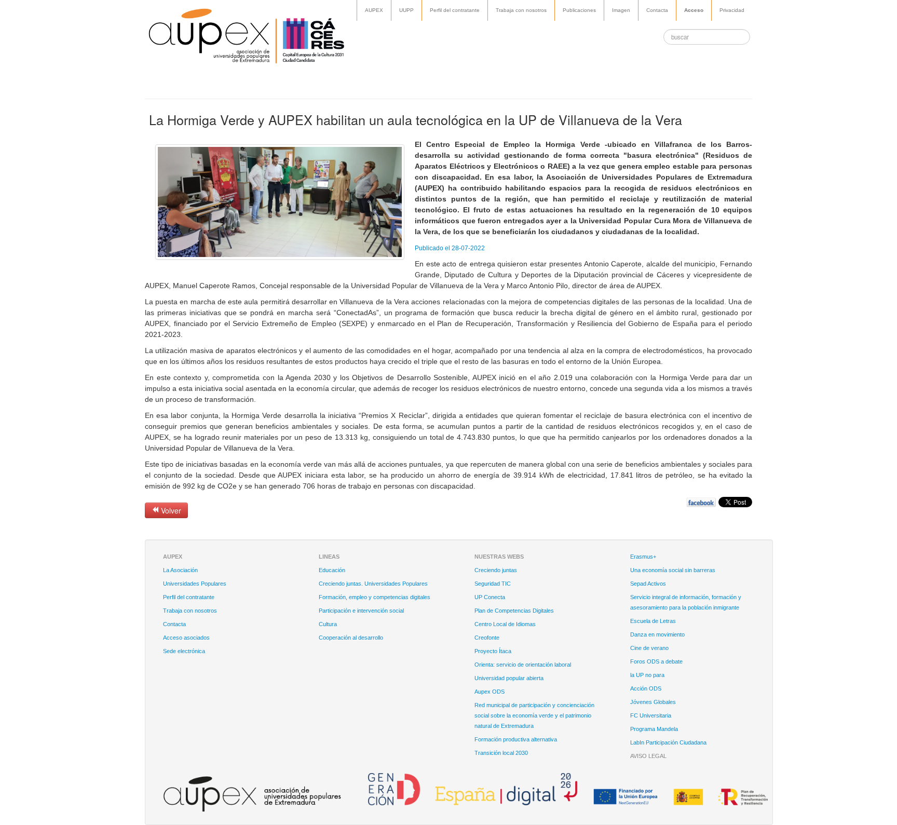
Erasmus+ (643, 556)
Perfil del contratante (455, 10)
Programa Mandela (654, 729)
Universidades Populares (194, 583)
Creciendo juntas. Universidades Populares (373, 583)
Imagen (621, 10)
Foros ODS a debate (656, 661)
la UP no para (647, 675)
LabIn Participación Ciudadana (668, 742)
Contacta (657, 10)
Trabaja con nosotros (521, 10)
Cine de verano (649, 648)
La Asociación (180, 570)
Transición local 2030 (501, 753)
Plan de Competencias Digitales (514, 610)
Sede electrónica (184, 651)
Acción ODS (645, 688)
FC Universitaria (650, 715)
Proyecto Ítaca (492, 651)
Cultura (328, 624)
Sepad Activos (648, 583)
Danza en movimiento (657, 634)
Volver (170, 510)
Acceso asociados (186, 637)
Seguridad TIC (492, 583)
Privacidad (731, 10)
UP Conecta (489, 597)
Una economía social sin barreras (672, 570)
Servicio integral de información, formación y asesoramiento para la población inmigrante (685, 602)
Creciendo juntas (495, 570)
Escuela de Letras (653, 621)
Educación (332, 570)
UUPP (406, 10)
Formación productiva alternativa (515, 739)
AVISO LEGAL (648, 756)
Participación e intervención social (361, 610)
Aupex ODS (489, 691)
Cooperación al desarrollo (351, 637)
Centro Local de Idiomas (505, 624)
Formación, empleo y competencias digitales (374, 597)
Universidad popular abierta (508, 678)
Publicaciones (579, 10)
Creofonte (486, 637)
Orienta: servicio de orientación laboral (522, 664)
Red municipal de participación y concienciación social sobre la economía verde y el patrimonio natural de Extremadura (534, 715)
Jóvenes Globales (653, 702)
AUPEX (374, 10)
